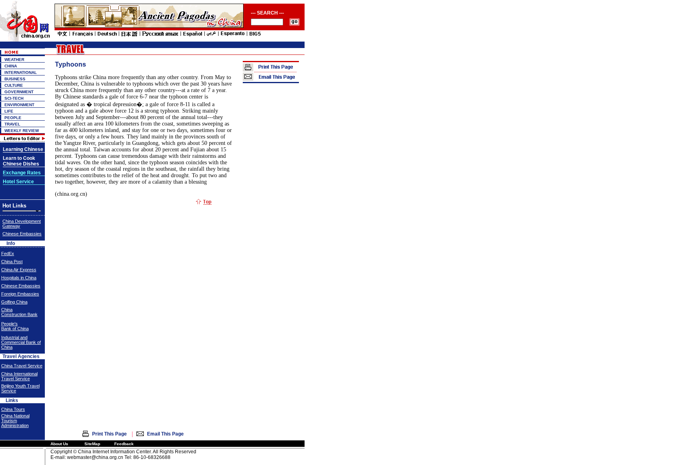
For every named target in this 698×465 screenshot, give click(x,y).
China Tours (13, 409)
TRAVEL (12, 124)
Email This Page (165, 434)
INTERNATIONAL (20, 72)
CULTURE (13, 85)
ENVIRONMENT (19, 105)
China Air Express (18, 269)
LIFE (8, 111)
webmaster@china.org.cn (95, 457)
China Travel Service (21, 365)
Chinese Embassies (22, 233)
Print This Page (109, 434)
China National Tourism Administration (15, 420)
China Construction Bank (19, 312)
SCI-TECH (13, 98)
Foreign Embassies (20, 293)
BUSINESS (14, 79)
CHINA (10, 66)
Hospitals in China (18, 277)
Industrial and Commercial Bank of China (21, 342)
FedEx (7, 253)
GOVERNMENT (19, 92)
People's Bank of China (15, 326)
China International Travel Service (19, 376)
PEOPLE (12, 117)
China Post (12, 261)
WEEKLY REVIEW (21, 130)
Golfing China (14, 302)
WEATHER (14, 59)
